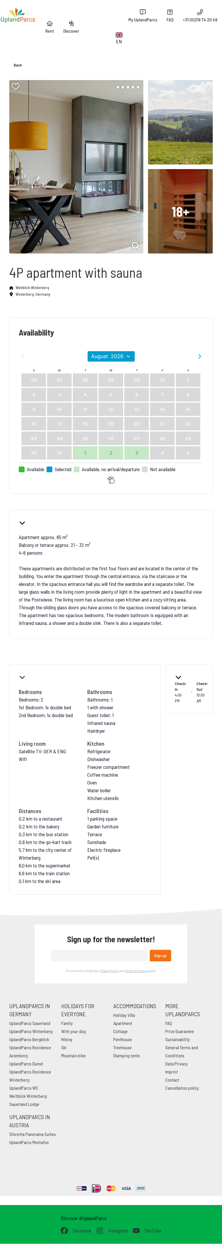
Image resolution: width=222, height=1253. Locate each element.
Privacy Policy (109, 971)
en (119, 41)
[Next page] (199, 356)
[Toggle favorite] (16, 86)
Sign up (160, 955)
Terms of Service (136, 971)
